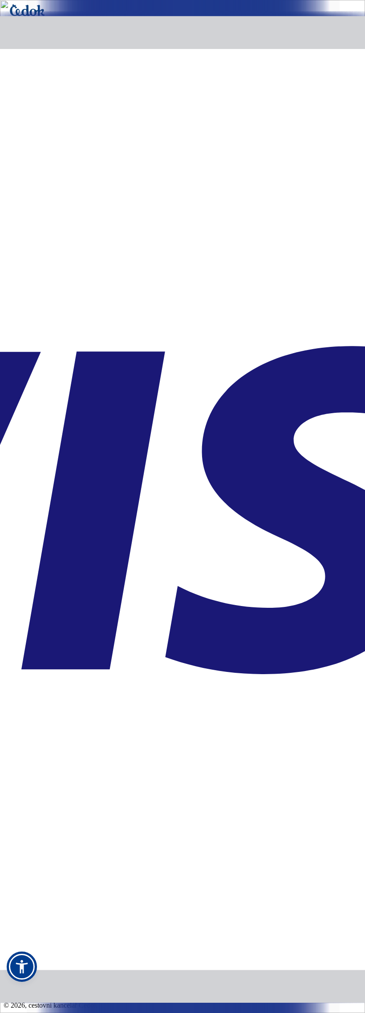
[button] (22, 967)
